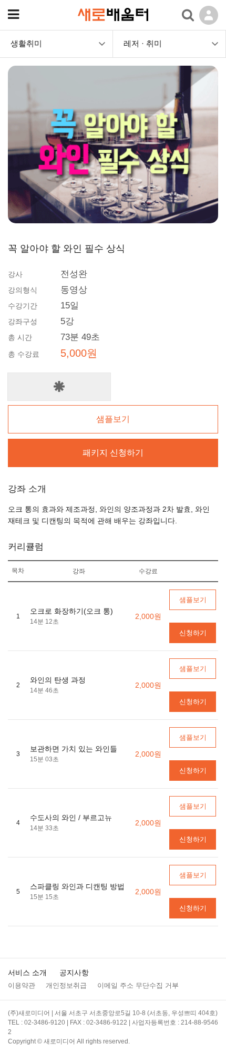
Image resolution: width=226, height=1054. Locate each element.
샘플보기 (113, 419)
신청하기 (193, 633)
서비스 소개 (27, 972)
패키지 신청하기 (113, 452)
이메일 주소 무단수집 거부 (138, 985)
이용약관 (21, 985)
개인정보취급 (66, 985)
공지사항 (74, 972)
